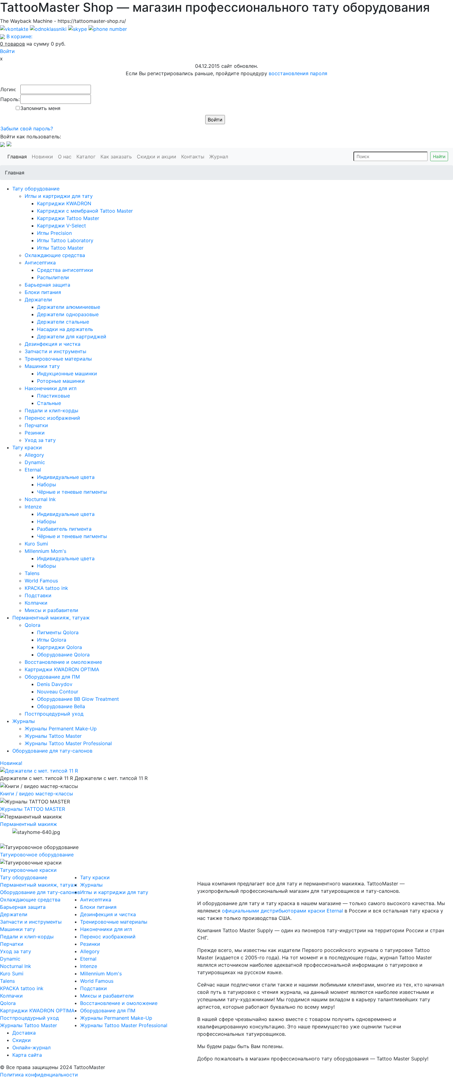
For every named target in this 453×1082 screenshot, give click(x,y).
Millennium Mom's (45, 551)
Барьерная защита (47, 285)
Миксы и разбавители (51, 610)
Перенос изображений (52, 418)
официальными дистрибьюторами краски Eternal (282, 911)
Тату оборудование (35, 189)
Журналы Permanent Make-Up (61, 728)
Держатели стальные (63, 322)
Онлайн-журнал (31, 1047)
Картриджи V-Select (61, 226)
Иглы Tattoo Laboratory (65, 240)
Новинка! (11, 763)
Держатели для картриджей (71, 336)
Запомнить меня (40, 108)
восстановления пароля (298, 73)
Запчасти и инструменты (55, 351)
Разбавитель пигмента (64, 529)
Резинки (35, 433)
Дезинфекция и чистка (52, 344)
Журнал (220, 156)
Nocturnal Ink (40, 499)
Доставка (24, 1033)
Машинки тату (42, 366)
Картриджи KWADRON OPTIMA (62, 669)
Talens (32, 573)
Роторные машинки (61, 381)
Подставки (38, 595)
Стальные (49, 403)
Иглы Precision (54, 233)
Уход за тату (40, 440)
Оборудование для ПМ (52, 677)
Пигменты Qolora (58, 632)
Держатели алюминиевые (68, 307)
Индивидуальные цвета (66, 477)
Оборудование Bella (61, 706)
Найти (439, 156)
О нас (66, 156)
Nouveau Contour (57, 691)
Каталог (87, 156)
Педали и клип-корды (51, 410)
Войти (7, 51)
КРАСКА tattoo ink (46, 588)
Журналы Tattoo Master (53, 736)
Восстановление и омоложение (63, 662)
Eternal (33, 470)
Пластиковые (53, 396)
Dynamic (35, 462)
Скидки (21, 1040)
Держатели (38, 299)
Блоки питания (43, 292)
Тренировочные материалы (58, 359)
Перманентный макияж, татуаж (51, 617)
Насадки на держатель (65, 329)
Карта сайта (27, 1055)
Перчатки (36, 425)
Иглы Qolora (51, 640)
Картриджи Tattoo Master (68, 218)
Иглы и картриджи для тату (59, 196)
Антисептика (40, 262)
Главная (18, 156)
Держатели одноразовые (68, 314)
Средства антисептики (65, 270)
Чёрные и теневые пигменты (72, 492)
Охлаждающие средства (55, 255)
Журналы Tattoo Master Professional (68, 743)
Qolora (32, 625)
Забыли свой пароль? (26, 128)
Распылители (53, 277)
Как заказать (117, 156)
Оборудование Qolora (63, 654)
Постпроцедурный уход (54, 714)
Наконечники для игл (50, 388)
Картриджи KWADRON (64, 203)
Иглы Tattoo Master (60, 248)
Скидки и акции (158, 156)
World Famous (41, 581)
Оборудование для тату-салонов (52, 751)
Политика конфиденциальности (39, 1075)
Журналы (23, 721)
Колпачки (36, 603)
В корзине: (19, 36)
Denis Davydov (54, 684)
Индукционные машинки (67, 373)
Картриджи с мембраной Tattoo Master (85, 211)
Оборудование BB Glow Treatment (78, 699)
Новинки (43, 156)
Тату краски (27, 447)
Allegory (34, 455)
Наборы (46, 484)
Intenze (33, 507)
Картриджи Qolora (59, 647)
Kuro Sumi (36, 544)
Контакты (194, 156)
